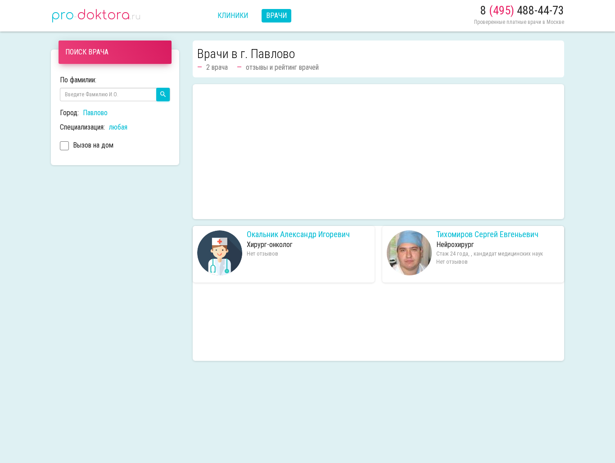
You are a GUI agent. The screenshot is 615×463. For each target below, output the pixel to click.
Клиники (232, 15)
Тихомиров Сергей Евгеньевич (487, 234)
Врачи (276, 15)
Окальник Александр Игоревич (298, 234)
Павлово (95, 112)
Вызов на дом (92, 145)
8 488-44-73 (522, 10)
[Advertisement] (378, 152)
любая (118, 127)
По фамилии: (78, 80)
